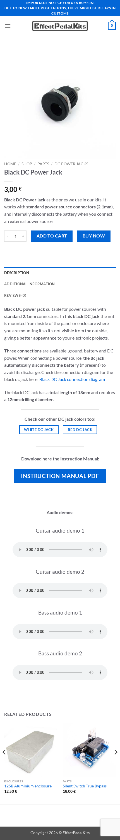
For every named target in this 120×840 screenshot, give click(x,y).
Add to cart (52, 235)
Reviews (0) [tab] (15, 295)
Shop (26, 164)
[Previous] (4, 763)
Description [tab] (16, 272)
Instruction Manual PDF (60, 475)
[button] (7, 26)
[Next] (115, 763)
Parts (43, 164)
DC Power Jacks (71, 164)
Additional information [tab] (29, 284)
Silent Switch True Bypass (85, 786)
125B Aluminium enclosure (28, 786)
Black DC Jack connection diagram (72, 379)
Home (10, 164)
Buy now (94, 235)
